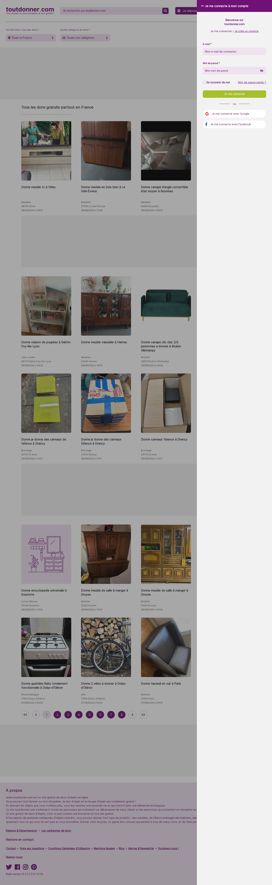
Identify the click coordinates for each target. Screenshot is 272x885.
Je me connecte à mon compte (226, 6)
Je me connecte (234, 94)
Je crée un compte (246, 31)
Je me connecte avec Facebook (230, 124)
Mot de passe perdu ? (252, 82)
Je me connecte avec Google (230, 113)
